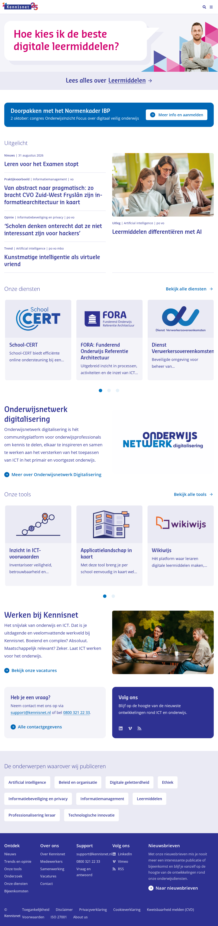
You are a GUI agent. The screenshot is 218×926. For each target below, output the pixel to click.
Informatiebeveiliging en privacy (38, 798)
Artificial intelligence (27, 782)
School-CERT (23, 345)
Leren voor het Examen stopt (41, 164)
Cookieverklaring (127, 909)
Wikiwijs (161, 550)
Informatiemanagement (102, 798)
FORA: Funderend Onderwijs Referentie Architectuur (104, 351)
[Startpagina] (22, 7)
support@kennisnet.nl (31, 712)
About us (80, 917)
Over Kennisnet (52, 854)
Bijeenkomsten (16, 891)
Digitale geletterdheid (129, 782)
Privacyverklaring (93, 909)
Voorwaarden (33, 917)
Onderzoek (13, 876)
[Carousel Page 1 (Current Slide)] (100, 390)
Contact (46, 883)
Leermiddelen (149, 798)
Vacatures (48, 876)
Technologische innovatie (91, 815)
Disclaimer (64, 909)
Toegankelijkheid (35, 909)
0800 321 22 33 (76, 712)
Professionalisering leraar (32, 815)
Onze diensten (16, 883)
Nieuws (10, 854)
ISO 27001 (59, 917)
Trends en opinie (17, 861)
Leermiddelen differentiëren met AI (157, 232)
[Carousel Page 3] (117, 390)
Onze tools (13, 869)
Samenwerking (52, 869)
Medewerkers (51, 861)
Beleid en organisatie (78, 782)
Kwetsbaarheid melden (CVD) (170, 909)
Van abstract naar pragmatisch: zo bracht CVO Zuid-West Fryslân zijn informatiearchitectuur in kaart (53, 195)
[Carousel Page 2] (109, 390)
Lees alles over (106, 81)
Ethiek (167, 782)
